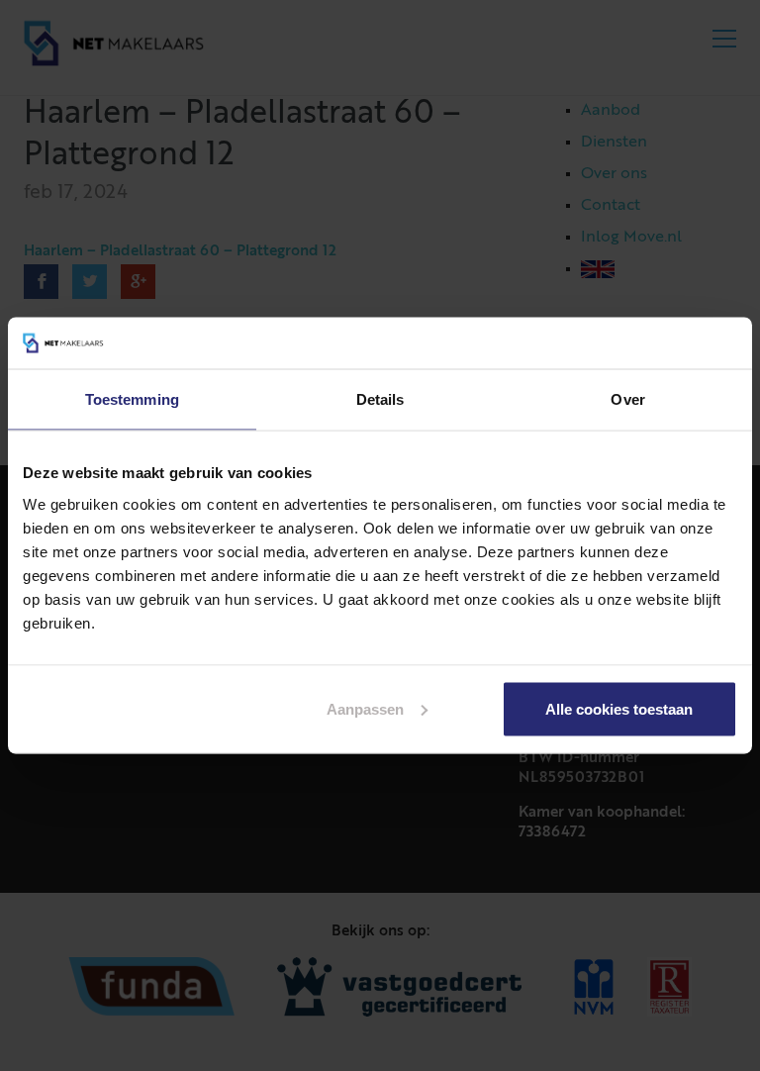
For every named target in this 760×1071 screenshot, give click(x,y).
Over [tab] (627, 399)
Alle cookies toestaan (619, 708)
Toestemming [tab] (132, 399)
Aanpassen (365, 708)
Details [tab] (380, 399)
